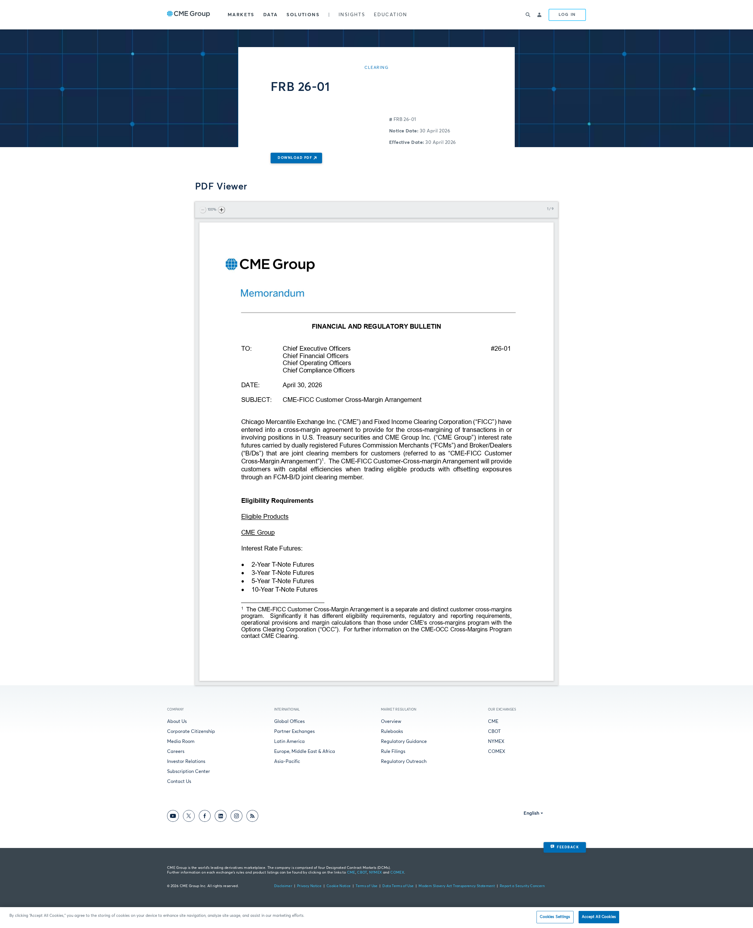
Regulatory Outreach (404, 761)
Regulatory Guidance (404, 741)
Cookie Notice (338, 886)
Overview (391, 721)
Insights (352, 14)
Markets (241, 14)
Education (390, 14)
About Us (177, 721)
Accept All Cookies (599, 917)
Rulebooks (392, 731)
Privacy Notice (309, 886)
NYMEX (496, 741)
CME (493, 721)
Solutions (302, 14)
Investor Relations (186, 761)
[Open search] (528, 14)
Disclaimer (283, 886)
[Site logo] (188, 14)
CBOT (494, 731)
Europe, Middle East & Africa (304, 751)
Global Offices (289, 721)
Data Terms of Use (398, 886)
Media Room (180, 741)
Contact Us (179, 781)
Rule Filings (393, 751)
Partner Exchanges (294, 731)
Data (270, 14)
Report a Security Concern (522, 886)
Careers (175, 751)
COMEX (496, 751)
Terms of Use (366, 886)
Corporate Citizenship (191, 731)
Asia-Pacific (287, 761)
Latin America (289, 741)
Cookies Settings (555, 917)
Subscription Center (188, 771)
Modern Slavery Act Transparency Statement (457, 886)
